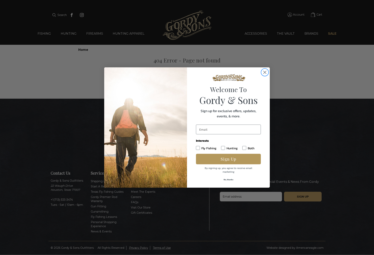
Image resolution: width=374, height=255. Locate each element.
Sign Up (228, 159)
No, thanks (228, 179)
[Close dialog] (264, 72)
